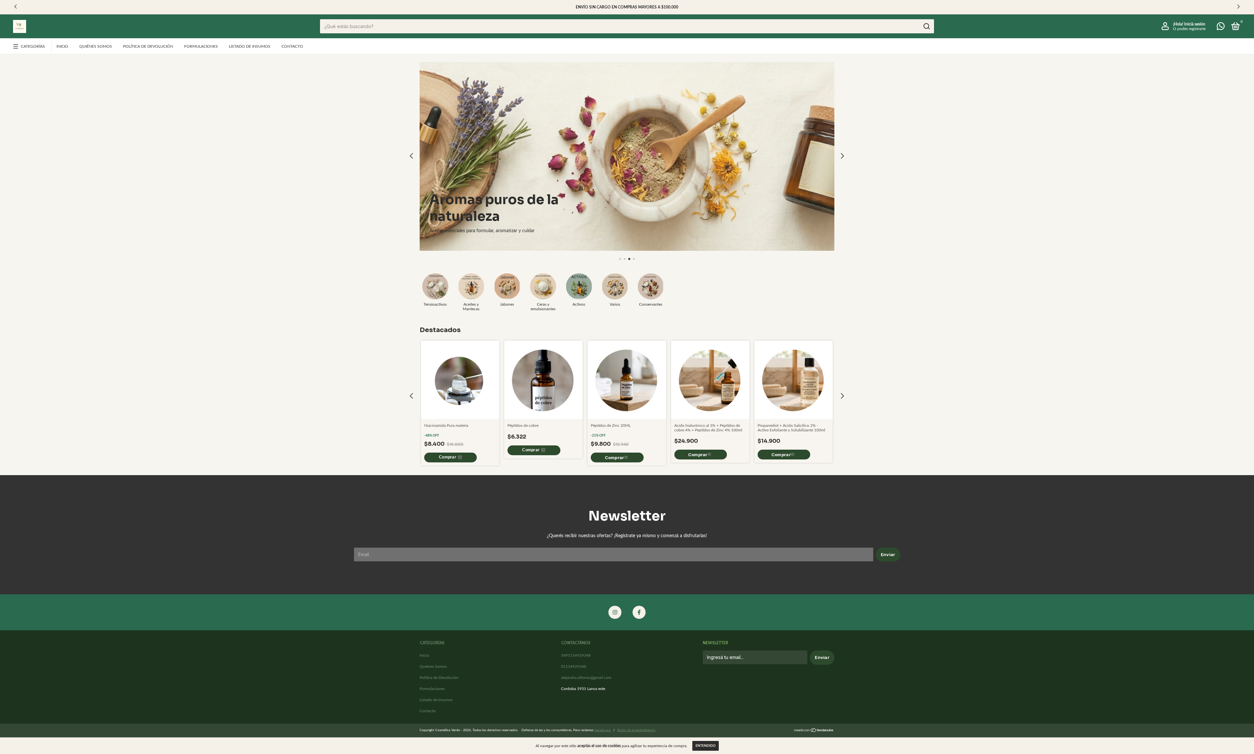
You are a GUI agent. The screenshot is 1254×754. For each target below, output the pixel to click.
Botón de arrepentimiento (636, 730)
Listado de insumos (249, 46)
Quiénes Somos (95, 46)
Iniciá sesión (1194, 24)
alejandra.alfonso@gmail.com (586, 678)
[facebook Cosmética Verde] (639, 612)
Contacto (292, 46)
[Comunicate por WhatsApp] (1221, 28)
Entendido (705, 745)
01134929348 (573, 666)
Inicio (62, 46)
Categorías (33, 46)
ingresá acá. (602, 730)
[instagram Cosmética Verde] (614, 612)
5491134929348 (576, 655)
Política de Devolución (148, 46)
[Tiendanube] (814, 731)
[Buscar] (926, 26)
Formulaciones (201, 46)
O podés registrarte (1189, 29)
